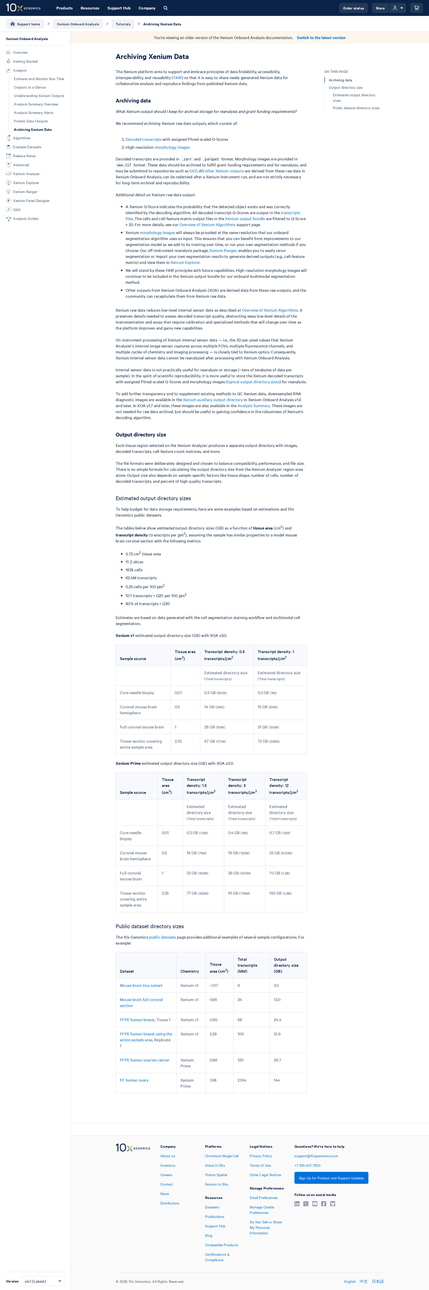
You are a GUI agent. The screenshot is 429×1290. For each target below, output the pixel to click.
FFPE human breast (137, 1019)
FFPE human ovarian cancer (145, 1059)
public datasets (162, 937)
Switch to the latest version (321, 37)
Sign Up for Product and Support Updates (331, 1177)
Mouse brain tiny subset (141, 985)
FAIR (178, 77)
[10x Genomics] (133, 1203)
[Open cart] (416, 8)
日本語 (378, 1281)
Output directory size (345, 87)
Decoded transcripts (144, 139)
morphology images (172, 147)
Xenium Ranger (223, 250)
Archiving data (340, 79)
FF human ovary (134, 1080)
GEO (193, 170)
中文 (364, 1281)
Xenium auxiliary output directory (213, 399)
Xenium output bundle (245, 218)
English (350, 1281)
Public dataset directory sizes (356, 107)
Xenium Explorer (185, 262)
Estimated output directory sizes (354, 97)
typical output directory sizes (253, 381)
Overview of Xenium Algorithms (207, 224)
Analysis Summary (254, 405)
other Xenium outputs (224, 170)
